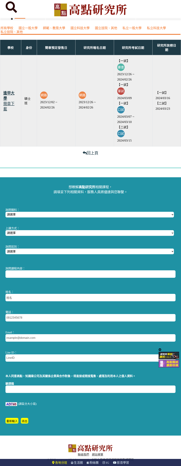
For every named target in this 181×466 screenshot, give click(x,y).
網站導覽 (97, 454)
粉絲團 (94, 462)
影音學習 (122, 462)
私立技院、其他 (12, 32)
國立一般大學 (28, 28)
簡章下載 (8, 106)
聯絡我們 (83, 454)
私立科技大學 (156, 28)
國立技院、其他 (106, 28)
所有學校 (7, 28)
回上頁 (92, 153)
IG (107, 462)
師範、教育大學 (54, 28)
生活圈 (78, 462)
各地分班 (60, 462)
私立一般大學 (132, 28)
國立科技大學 (80, 28)
